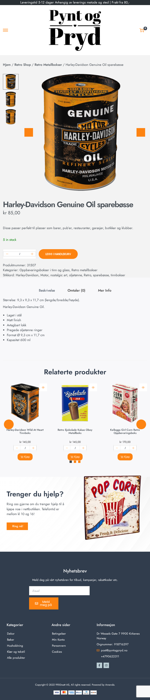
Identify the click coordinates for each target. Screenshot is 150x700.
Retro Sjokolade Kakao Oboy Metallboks (75, 431)
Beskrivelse (47, 290)
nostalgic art (58, 275)
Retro (87, 275)
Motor (44, 275)
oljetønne (75, 275)
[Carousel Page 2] (75, 462)
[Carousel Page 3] (79, 462)
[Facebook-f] (99, 665)
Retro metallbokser (48, 64)
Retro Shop (22, 64)
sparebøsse (101, 275)
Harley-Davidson (27, 275)
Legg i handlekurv (58, 254)
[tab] (47, 290)
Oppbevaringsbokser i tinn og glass (45, 270)
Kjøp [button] (27, 457)
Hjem (7, 64)
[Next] (141, 132)
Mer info (104, 290)
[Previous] (28, 132)
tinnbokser (118, 275)
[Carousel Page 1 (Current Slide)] (71, 462)
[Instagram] (106, 665)
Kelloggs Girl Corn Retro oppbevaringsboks (125, 431)
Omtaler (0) (76, 290)
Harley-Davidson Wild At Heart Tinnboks (25, 431)
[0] (141, 30)
